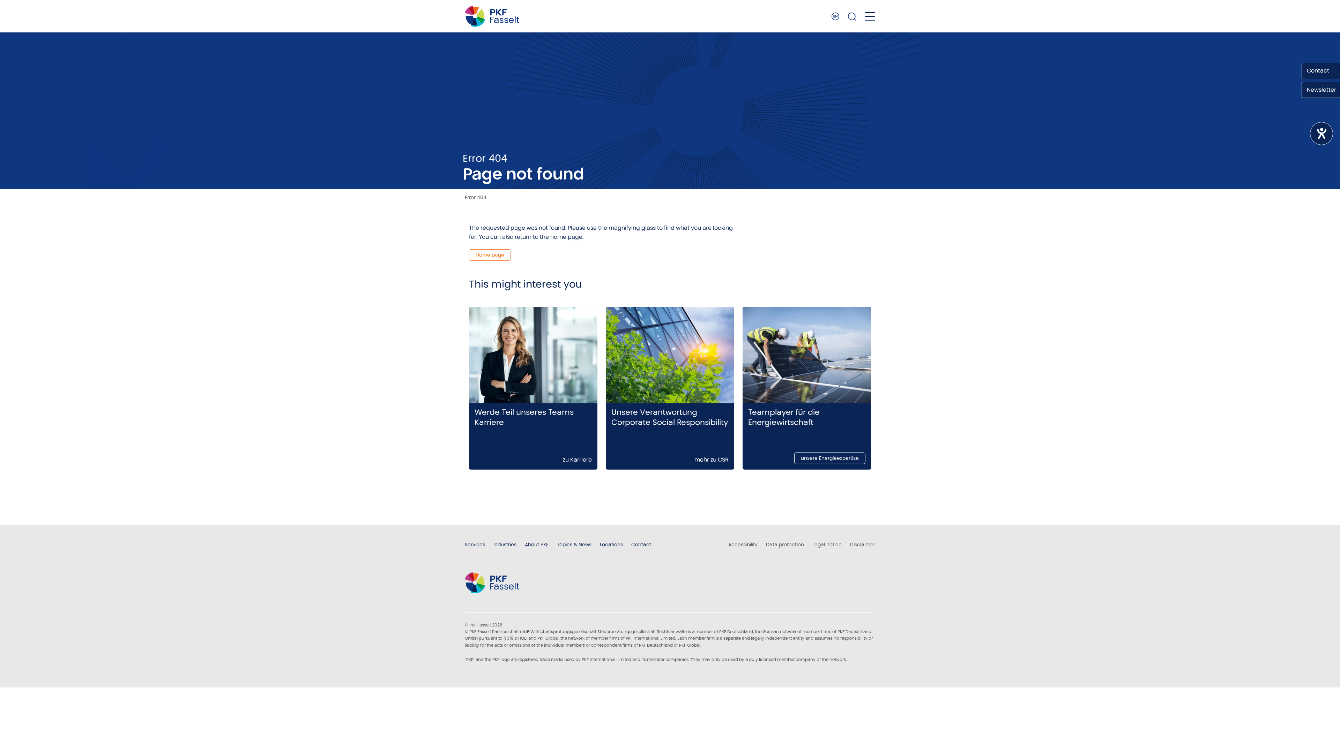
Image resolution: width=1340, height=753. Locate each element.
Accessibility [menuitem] (743, 544)
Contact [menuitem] (641, 544)
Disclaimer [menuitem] (862, 544)
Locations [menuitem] (611, 544)
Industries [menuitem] (504, 544)
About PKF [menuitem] (537, 544)
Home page (490, 254)
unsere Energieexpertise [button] (830, 458)
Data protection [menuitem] (785, 544)
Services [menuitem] (475, 544)
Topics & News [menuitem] (574, 544)
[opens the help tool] (1321, 133)
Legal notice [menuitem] (827, 544)
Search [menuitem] (852, 16)
